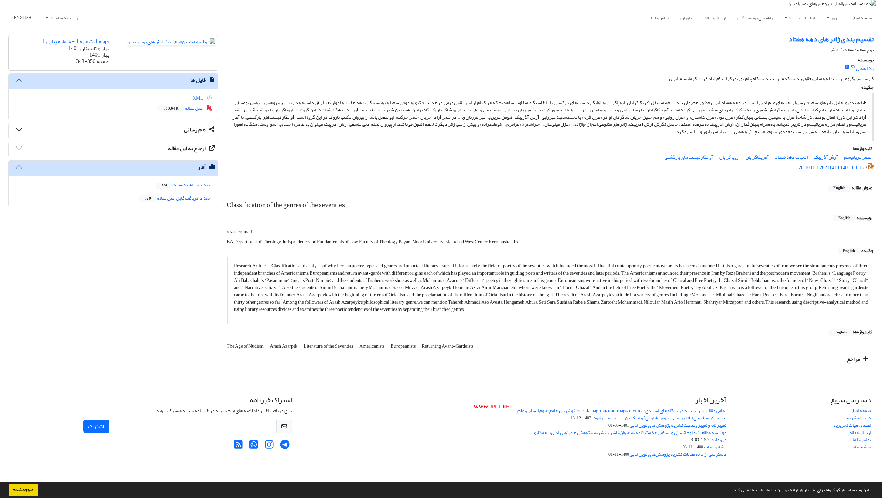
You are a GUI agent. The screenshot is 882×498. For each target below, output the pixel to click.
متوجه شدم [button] (23, 490)
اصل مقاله (184, 108)
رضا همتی (865, 68)
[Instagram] (269, 446)
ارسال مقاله (715, 17)
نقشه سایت (860, 446)
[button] (730, 491)
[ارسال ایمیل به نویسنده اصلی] (853, 67)
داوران (686, 17)
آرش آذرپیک (826, 157)
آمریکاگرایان (757, 157)
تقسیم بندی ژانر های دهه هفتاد (831, 39)
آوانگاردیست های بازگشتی (689, 157)
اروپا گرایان (729, 157)
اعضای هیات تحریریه (852, 425)
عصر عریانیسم (857, 157)
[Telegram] (284, 446)
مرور (835, 17)
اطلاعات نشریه (801, 17)
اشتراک (96, 426)
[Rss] (238, 446)
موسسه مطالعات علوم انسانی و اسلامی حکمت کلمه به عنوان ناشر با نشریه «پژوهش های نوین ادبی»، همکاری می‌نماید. (629, 436)
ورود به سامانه (64, 17)
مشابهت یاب (715, 446)
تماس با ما (660, 17)
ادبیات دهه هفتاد (791, 157)
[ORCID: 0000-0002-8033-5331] (847, 67)
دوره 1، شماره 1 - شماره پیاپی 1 (75, 41)
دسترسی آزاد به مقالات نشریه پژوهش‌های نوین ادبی (678, 454)
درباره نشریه (859, 418)
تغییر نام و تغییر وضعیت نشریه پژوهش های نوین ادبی (678, 425)
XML (198, 98)
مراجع (854, 359)
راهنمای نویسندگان (755, 17)
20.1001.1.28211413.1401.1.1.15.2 (833, 167)
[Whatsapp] (253, 446)
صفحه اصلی (861, 17)
